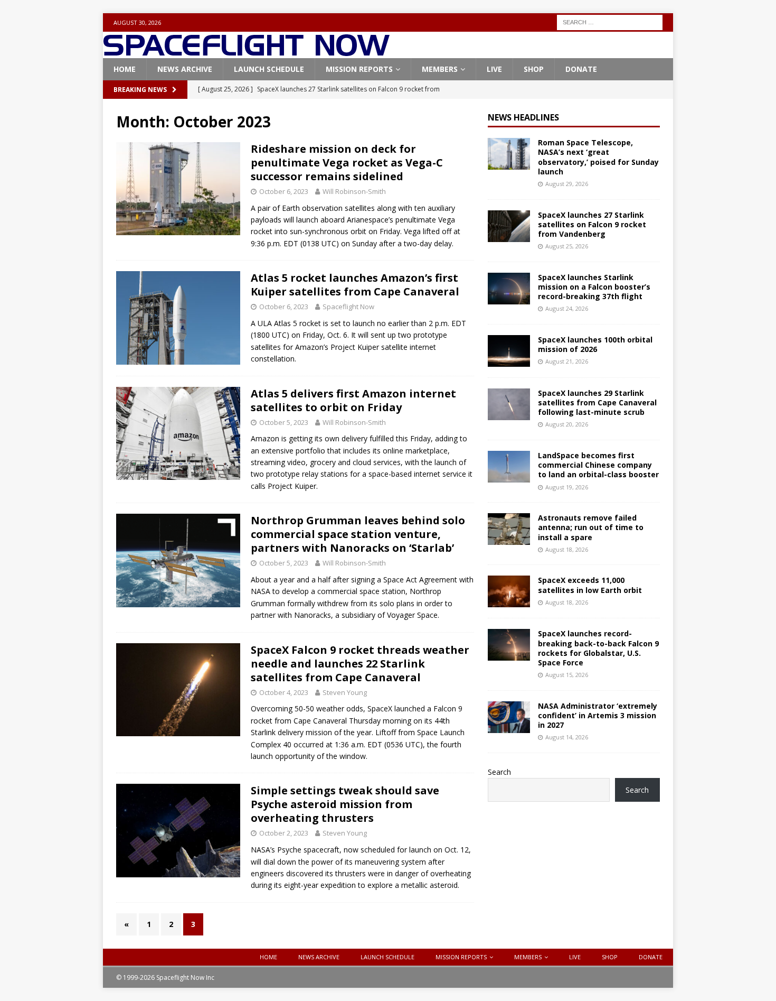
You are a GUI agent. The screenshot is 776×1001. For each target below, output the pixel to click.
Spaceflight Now (348, 306)
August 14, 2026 (566, 737)
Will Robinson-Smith (354, 191)
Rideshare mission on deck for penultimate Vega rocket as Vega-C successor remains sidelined (347, 162)
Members (440, 69)
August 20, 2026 (566, 424)
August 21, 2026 (566, 361)
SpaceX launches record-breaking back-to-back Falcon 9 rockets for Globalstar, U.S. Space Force (598, 648)
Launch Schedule (269, 69)
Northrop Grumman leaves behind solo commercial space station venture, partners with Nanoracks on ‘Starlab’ (358, 534)
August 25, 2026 (566, 246)
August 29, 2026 (566, 184)
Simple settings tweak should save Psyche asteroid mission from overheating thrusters (345, 804)
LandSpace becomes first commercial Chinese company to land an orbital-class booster (598, 464)
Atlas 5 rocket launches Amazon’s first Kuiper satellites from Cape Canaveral (355, 285)
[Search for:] (610, 21)
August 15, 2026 (566, 675)
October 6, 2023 (283, 191)
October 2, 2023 (283, 833)
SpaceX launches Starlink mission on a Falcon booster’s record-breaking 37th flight (594, 286)
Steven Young (345, 692)
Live (494, 69)
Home (124, 69)
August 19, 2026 (566, 487)
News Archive (184, 69)
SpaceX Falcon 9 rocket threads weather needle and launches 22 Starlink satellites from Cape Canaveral (360, 663)
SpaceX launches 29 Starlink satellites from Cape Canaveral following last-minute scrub (597, 402)
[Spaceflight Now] (246, 52)
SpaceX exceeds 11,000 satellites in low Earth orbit (590, 585)
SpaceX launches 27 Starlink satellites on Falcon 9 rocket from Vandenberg (592, 224)
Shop (534, 69)
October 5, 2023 (283, 422)
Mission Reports (359, 69)
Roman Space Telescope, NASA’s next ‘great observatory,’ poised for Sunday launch (598, 157)
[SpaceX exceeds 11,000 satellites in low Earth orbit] (509, 591)
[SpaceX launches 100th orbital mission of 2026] (509, 351)
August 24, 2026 (566, 308)
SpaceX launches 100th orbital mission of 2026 (595, 344)
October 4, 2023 (283, 692)
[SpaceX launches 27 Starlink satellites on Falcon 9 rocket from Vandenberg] (509, 226)
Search (499, 772)
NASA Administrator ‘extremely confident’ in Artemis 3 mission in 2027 (597, 715)
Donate (581, 69)
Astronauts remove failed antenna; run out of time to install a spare (590, 527)
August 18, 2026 (566, 549)
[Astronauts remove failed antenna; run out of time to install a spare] (509, 529)
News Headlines (523, 117)
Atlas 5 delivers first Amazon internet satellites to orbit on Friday (353, 400)
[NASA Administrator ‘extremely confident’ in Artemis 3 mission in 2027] (509, 717)
